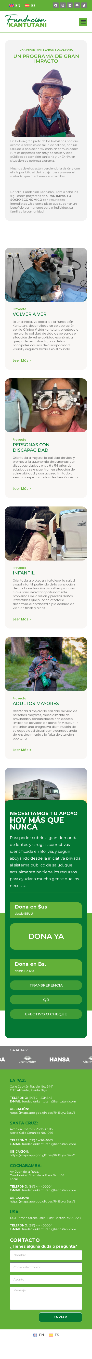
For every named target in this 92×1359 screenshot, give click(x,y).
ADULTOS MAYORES (36, 703)
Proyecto (19, 309)
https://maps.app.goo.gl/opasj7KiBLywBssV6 (42, 1112)
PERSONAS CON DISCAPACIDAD (31, 447)
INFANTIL (24, 573)
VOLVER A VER (29, 314)
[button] (83, 22)
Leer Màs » (22, 360)
